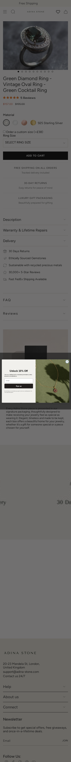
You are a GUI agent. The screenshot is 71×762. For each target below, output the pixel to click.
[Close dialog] (67, 361)
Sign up (18, 386)
